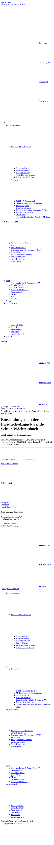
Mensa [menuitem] (13, 294)
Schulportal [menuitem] (15, 815)
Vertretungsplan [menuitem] (17, 292)
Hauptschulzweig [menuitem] (23, 173)
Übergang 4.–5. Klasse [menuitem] (25, 177)
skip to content (7, 2)
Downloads (43, 101)
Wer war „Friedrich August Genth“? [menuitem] (25, 283)
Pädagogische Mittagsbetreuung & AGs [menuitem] (31, 210)
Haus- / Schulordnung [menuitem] (20, 290)
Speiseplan (43, 43)
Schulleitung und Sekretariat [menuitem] (22, 243)
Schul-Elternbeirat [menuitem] (18, 259)
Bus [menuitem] (12, 296)
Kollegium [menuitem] (15, 245)
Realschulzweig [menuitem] (22, 170)
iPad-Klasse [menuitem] (20, 215)
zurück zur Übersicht (9, 464)
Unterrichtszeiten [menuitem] (17, 287)
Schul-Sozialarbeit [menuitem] (18, 248)
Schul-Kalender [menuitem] (17, 327)
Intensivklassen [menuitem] (22, 643)
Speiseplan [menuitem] (15, 332)
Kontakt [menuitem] (9, 336)
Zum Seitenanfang (8, 507)
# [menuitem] (6, 667)
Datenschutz (17, 823)
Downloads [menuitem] (15, 299)
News (3, 411)
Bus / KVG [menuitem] (15, 775)
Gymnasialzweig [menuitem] (22, 168)
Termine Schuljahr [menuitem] (18, 285)
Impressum (8, 823)
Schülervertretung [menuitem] (18, 257)
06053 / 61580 (44, 363)
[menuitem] (25, 123)
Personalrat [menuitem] (15, 252)
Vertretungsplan (45, 62)
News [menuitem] (8, 301)
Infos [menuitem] (8, 281)
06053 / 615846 (45, 382)
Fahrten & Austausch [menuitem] (24, 212)
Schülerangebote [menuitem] (22, 206)
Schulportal (43, 82)
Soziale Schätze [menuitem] (17, 325)
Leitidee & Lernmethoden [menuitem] (26, 201)
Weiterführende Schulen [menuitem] (25, 175)
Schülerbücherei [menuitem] (17, 334)
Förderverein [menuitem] (16, 261)
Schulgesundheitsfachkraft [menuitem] (21, 254)
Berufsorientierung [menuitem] (23, 208)
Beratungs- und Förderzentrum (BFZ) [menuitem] (26, 250)
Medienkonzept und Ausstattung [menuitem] (29, 203)
